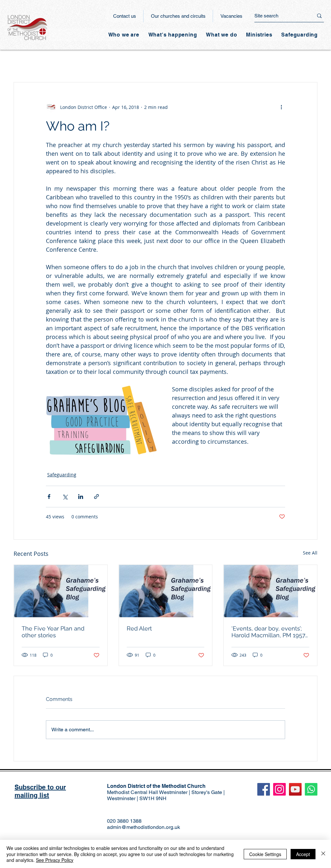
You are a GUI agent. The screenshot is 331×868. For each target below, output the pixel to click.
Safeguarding (61, 474)
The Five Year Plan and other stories (53, 632)
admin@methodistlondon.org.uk (143, 827)
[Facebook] (263, 789)
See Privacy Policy (54, 860)
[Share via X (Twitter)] (65, 496)
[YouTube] (295, 789)
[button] (172, 34)
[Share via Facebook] (49, 496)
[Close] (323, 854)
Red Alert (139, 628)
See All (310, 553)
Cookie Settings (265, 854)
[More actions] (281, 107)
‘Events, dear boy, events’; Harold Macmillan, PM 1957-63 (269, 632)
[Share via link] (96, 496)
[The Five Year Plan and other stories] (60, 591)
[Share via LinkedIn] (81, 496)
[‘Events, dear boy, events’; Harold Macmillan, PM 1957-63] (270, 591)
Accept (303, 854)
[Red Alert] (165, 591)
